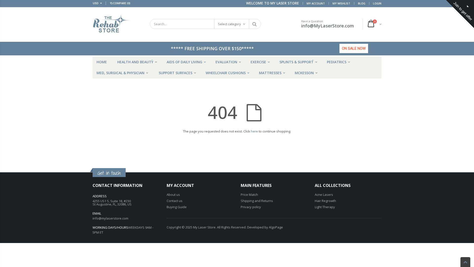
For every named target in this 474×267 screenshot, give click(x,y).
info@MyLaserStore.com (327, 26)
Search (254, 24)
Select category (229, 24)
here (254, 131)
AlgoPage (276, 227)
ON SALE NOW (354, 48)
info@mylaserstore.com (110, 218)
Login (377, 3)
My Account (316, 3)
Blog (361, 3)
